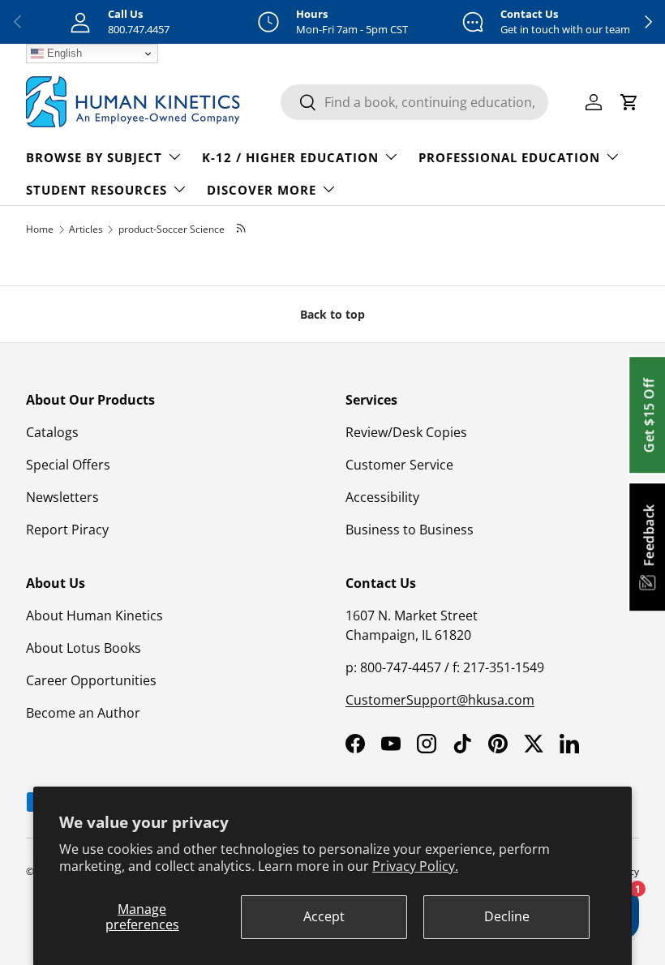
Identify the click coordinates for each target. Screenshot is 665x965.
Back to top (332, 314)
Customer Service (399, 465)
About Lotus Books (83, 648)
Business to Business (409, 529)
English (63, 53)
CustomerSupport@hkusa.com (439, 700)
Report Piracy (67, 529)
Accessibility (382, 497)
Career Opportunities (91, 680)
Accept (324, 916)
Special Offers (68, 465)
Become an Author (83, 713)
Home (40, 229)
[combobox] (414, 102)
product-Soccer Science (171, 229)
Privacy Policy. (415, 866)
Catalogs (52, 432)
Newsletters (62, 497)
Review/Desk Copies (406, 432)
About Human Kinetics (94, 615)
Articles (86, 229)
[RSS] (242, 229)
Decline (507, 916)
